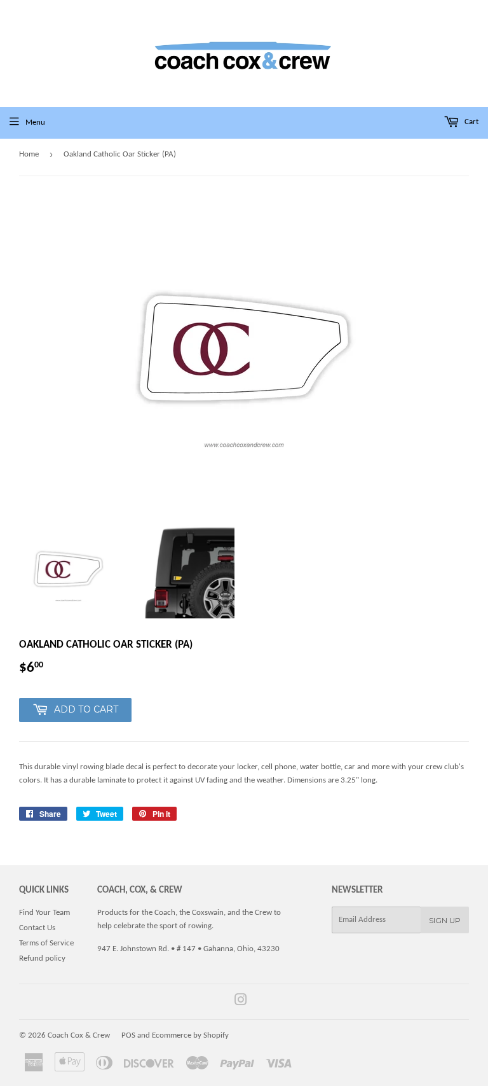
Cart (470, 122)
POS (128, 1035)
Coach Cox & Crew (79, 1035)
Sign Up (445, 920)
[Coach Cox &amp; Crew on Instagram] (240, 1002)
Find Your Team (44, 912)
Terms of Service (46, 943)
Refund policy (42, 958)
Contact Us (37, 928)
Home (29, 154)
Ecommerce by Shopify (190, 1035)
